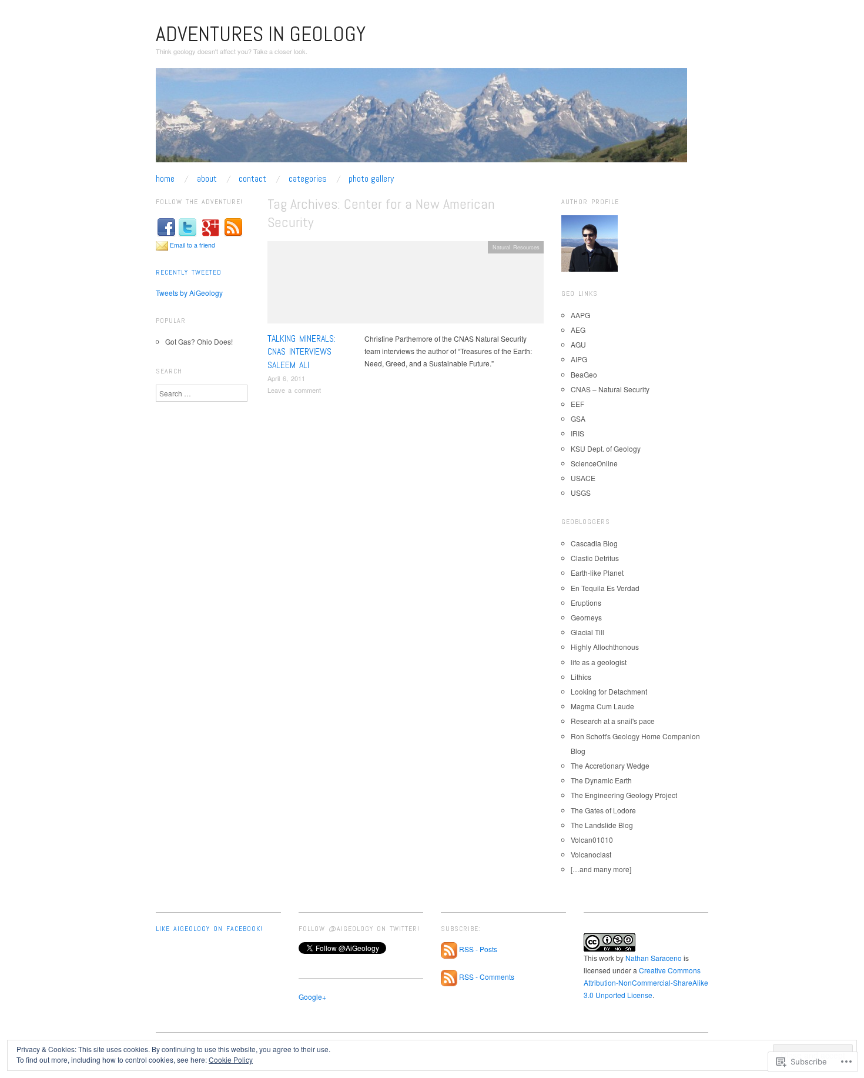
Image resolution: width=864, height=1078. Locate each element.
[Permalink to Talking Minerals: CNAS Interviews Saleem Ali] (405, 285)
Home (165, 178)
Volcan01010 (592, 840)
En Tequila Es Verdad (605, 588)
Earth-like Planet (597, 573)
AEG (578, 330)
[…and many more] (601, 869)
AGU (578, 344)
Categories (308, 178)
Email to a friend (192, 245)
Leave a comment (294, 390)
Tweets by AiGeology (189, 293)
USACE (583, 478)
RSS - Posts (478, 949)
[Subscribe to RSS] (233, 226)
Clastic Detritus (595, 558)
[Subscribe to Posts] (449, 949)
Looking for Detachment (609, 691)
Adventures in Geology (261, 34)
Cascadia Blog (594, 543)
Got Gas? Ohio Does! (199, 341)
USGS (581, 493)
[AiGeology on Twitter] (187, 226)
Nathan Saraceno (653, 958)
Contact (252, 178)
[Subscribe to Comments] (449, 977)
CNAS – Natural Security (610, 389)
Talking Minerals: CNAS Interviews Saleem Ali (301, 351)
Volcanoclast (591, 854)
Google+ (312, 997)
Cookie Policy (231, 1059)
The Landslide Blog (602, 825)
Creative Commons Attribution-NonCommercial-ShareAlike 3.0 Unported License (646, 982)
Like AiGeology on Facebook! (209, 928)
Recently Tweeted (189, 272)
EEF (577, 404)
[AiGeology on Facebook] (166, 226)
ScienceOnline (594, 463)
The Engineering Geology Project (624, 795)
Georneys (586, 617)
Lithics (581, 677)
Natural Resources (516, 247)
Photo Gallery (371, 178)
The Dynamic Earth (601, 780)
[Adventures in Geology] (421, 120)
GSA (578, 418)
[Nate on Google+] (210, 226)
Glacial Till (587, 632)
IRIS (577, 433)
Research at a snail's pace (613, 721)
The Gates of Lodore (603, 810)
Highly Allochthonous (605, 647)
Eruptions (586, 603)
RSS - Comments (486, 977)
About (207, 178)
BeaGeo (584, 374)
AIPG (579, 359)
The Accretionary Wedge (610, 765)
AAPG (580, 315)
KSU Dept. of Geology (606, 448)
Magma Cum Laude (602, 706)
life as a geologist (599, 662)
